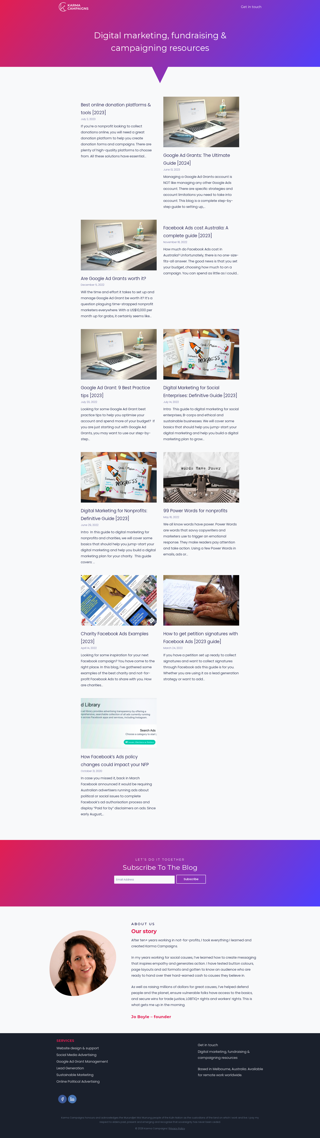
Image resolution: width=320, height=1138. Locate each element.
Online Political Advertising (78, 1081)
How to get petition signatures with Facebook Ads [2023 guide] (200, 638)
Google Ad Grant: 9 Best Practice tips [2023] (115, 392)
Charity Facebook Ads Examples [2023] (114, 638)
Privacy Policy (177, 1128)
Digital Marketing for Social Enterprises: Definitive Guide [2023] (200, 392)
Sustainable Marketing (75, 1074)
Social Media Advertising (76, 1054)
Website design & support (77, 1048)
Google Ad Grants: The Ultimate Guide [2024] (196, 159)
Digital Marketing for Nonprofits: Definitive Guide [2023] (114, 515)
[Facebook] (62, 1099)
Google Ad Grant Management (82, 1061)
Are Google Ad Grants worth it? (113, 279)
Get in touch (251, 7)
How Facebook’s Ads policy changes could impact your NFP (115, 761)
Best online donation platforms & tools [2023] (116, 109)
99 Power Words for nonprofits (195, 511)
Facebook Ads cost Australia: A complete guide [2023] (195, 232)
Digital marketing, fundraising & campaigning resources (224, 1054)
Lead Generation (70, 1068)
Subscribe (191, 879)
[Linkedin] (72, 1099)
